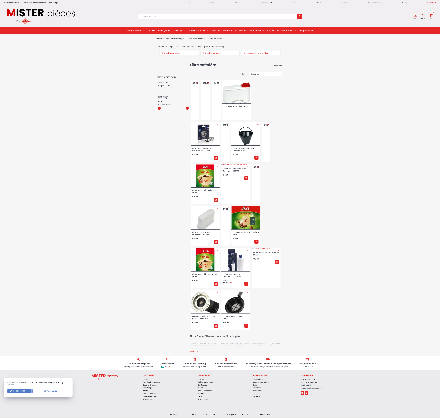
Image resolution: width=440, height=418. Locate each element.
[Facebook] (306, 393)
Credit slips (257, 388)
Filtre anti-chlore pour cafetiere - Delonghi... (201, 233)
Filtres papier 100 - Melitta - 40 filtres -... (266, 253)
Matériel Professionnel (234, 30)
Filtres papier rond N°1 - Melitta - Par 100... (246, 233)
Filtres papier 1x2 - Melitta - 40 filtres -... (205, 191)
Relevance (266, 74)
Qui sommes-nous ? (375, 3)
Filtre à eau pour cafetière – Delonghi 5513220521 (234, 169)
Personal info (258, 379)
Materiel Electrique (198, 30)
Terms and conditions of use (203, 414)
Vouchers (256, 393)
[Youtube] (302, 393)
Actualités (202, 393)
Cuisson (146, 379)
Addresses (257, 391)
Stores (318, 3)
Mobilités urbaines (287, 30)
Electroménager (136, 30)
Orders (255, 385)
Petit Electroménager (158, 30)
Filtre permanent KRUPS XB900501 (232, 317)
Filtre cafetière (167, 77)
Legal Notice (175, 414)
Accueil (293, 3)
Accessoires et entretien (261, 30)
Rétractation (265, 414)
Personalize (52, 391)
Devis (200, 396)
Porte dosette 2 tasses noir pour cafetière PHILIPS (203, 317)
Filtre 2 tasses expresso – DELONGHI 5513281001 (202, 149)
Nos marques (203, 399)
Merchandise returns (261, 382)
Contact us (345, 3)
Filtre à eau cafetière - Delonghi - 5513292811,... (232, 275)
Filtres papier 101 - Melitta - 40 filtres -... (204, 275)
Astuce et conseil (266, 3)
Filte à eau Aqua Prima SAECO (236, 106)
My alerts (256, 396)
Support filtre (164, 85)
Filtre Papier (163, 82)
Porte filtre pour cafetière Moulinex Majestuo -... (243, 149)
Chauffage (179, 30)
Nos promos (306, 30)
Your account (260, 375)
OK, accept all (17, 391)
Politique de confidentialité (237, 414)
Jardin (215, 30)
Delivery (404, 3)
